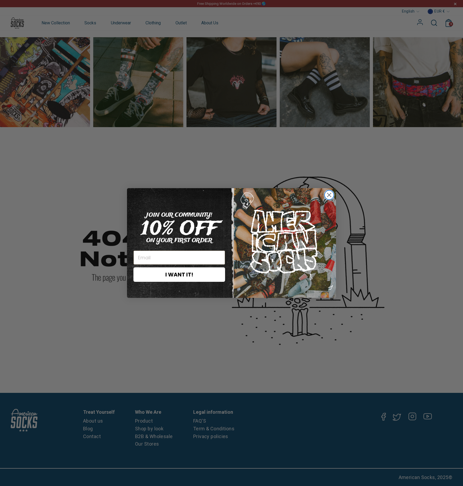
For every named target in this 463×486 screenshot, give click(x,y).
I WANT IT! (179, 274)
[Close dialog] (329, 195)
